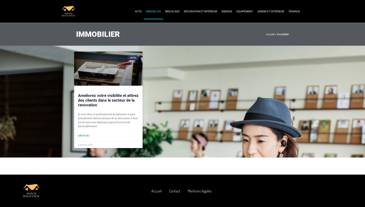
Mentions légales (200, 190)
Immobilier (153, 11)
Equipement (244, 11)
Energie (226, 11)
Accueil (270, 34)
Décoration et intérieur (200, 11)
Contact (174, 190)
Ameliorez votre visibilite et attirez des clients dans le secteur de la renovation (108, 100)
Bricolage (172, 11)
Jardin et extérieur (270, 11)
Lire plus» (84, 135)
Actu (138, 11)
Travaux (294, 11)
